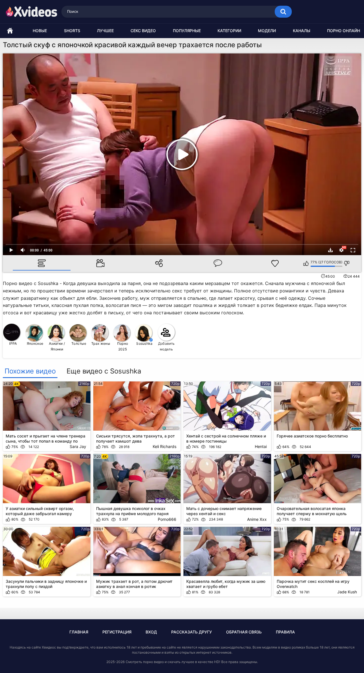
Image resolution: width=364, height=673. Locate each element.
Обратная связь (244, 631)
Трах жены (100, 343)
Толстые (78, 343)
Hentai (261, 446)
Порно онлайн (343, 30)
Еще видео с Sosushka (104, 371)
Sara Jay (78, 446)
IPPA (13, 343)
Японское (35, 343)
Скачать (330, 250)
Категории (229, 30)
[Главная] (10, 31)
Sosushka (144, 343)
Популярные (187, 30)
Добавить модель (166, 346)
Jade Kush (347, 591)
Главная (78, 631)
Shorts (72, 30)
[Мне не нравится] (347, 263)
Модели (267, 30)
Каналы (301, 30)
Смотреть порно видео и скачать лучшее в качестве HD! (173, 662)
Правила (285, 631)
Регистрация (116, 631)
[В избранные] (275, 263)
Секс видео (143, 30)
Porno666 (167, 519)
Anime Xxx (257, 519)
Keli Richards (164, 446)
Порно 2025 (122, 346)
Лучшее (105, 30)
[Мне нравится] (306, 263)
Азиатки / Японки (57, 346)
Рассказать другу (191, 631)
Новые (40, 30)
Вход (151, 631)
